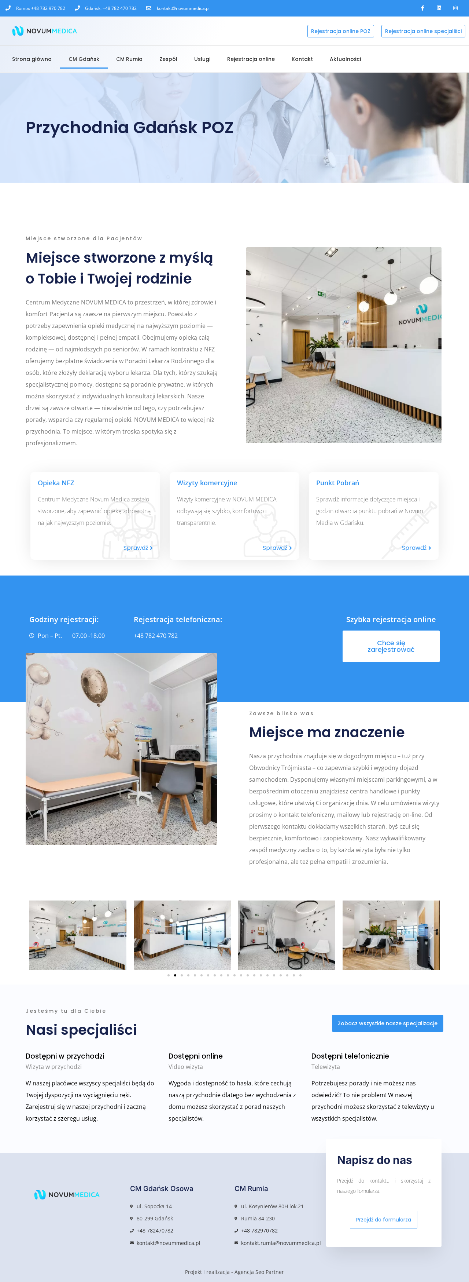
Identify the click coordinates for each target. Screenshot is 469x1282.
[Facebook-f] (422, 8)
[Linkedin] (439, 8)
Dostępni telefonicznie (350, 1056)
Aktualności (345, 59)
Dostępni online (196, 1056)
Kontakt (302, 59)
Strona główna (32, 59)
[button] (37, 935)
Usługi (202, 59)
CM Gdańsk (84, 59)
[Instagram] (455, 8)
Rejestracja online (251, 59)
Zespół (168, 59)
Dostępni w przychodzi (65, 1056)
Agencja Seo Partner (259, 1271)
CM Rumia (129, 59)
